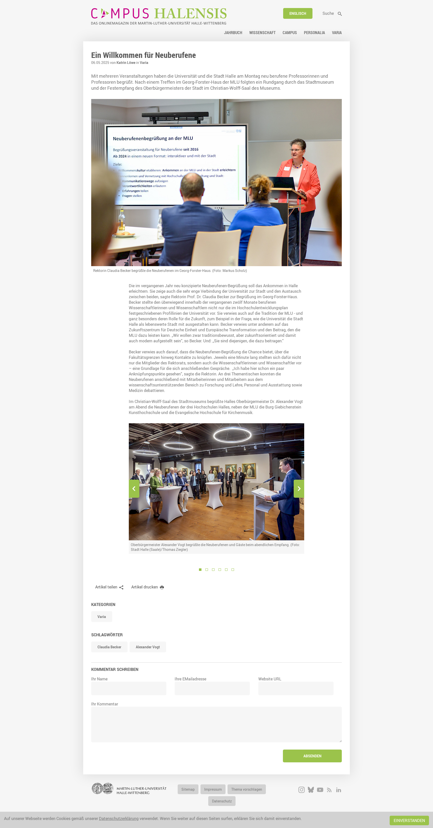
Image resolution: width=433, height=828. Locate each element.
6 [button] (233, 569)
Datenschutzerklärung (119, 818)
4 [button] (220, 569)
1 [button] (200, 569)
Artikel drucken (144, 587)
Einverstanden (409, 820)
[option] (216, 488)
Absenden (312, 756)
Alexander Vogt (148, 647)
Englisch (297, 13)
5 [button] (226, 569)
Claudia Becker (109, 647)
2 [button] (206, 569)
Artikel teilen (106, 587)
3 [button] (213, 569)
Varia (144, 62)
